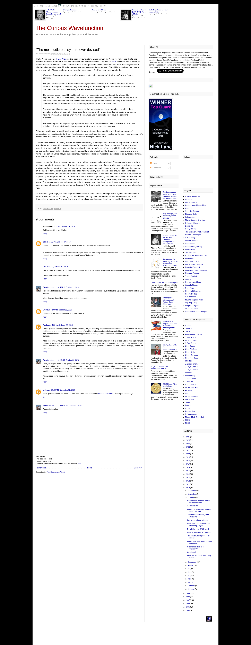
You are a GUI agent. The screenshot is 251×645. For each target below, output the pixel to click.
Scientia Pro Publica (106, 394)
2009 (188, 593)
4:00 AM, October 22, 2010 (61, 310)
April (190, 579)
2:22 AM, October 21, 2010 (57, 267)
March (190, 582)
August (191, 565)
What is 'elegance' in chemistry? (199, 533)
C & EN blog (190, 238)
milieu (45, 242)
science (57, 208)
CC (45, 6)
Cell (186, 394)
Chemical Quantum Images (196, 312)
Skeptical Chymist (192, 306)
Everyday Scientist (192, 267)
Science (188, 328)
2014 (188, 474)
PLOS (187, 423)
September (192, 562)
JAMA (187, 402)
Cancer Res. (190, 411)
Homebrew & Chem (193, 282)
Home (89, 468)
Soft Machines (190, 252)
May (189, 576)
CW (59, 6)
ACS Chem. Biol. (191, 388)
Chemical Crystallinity (193, 247)
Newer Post (41, 468)
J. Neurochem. (191, 414)
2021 (188, 450)
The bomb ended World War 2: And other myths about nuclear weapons (170, 195)
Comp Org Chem (192, 261)
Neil (44, 267)
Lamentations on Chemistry (196, 270)
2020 (188, 454)
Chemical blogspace (193, 291)
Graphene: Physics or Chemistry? (195, 548)
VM (105, 6)
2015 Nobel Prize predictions (170, 385)
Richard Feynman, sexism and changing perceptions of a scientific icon (170, 239)
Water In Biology (191, 285)
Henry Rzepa (190, 229)
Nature (188, 326)
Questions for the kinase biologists (164, 283)
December (192, 491)
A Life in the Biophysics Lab (196, 256)
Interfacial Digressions (194, 264)
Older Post (138, 468)
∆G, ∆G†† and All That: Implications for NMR (160, 368)
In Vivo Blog (190, 250)
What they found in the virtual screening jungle (198, 525)
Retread (188, 199)
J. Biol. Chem (190, 379)
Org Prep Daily (191, 303)
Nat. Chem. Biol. (191, 385)
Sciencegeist (190, 217)
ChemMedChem (191, 358)
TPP (100, 6)
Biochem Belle (191, 214)
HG (76, 6)
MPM (81, 6)
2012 (188, 481)
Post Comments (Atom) (55, 472)
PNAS (187, 420)
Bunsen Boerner (191, 241)
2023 (188, 444)
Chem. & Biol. (190, 352)
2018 (188, 461)
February (191, 586)
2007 (188, 600)
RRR (92, 6)
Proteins (188, 390)
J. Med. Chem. (191, 337)
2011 (188, 484)
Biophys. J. (189, 373)
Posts (154, 163)
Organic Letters (191, 340)
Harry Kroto (61, 59)
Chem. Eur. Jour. (191, 355)
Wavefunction (48, 287)
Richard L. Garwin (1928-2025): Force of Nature (139, 12)
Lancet (188, 405)
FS (37, 6)
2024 (188, 440)
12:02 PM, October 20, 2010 (60, 242)
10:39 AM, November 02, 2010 (63, 390)
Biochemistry (190, 376)
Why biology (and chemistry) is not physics (170, 216)
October (191, 497)
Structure (188, 361)
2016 (188, 467)
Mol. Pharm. (190, 399)
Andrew (188, 279)
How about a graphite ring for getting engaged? (198, 501)
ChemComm (190, 346)
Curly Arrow (189, 288)
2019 (188, 457)
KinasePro (189, 258)
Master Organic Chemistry (195, 220)
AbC (41, 6)
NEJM (187, 408)
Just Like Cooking (192, 211)
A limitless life (192, 506)
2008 (188, 597)
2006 (188, 604)
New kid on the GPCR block (198, 529)
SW (96, 6)
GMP (68, 6)
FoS (79, 464)
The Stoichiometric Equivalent (197, 232)
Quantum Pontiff (191, 309)
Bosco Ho (189, 226)
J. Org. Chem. (190, 343)
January (191, 589)
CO (53, 6)
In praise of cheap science (197, 520)
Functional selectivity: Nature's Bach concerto (199, 510)
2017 (188, 464)
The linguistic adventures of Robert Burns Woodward (168, 301)
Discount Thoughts (192, 273)
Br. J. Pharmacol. (191, 396)
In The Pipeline (191, 202)
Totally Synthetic (191, 276)
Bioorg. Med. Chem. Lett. (195, 417)
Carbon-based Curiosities (195, 205)
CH (49, 6)
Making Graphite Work (194, 300)
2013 (188, 478)
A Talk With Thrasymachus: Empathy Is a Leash (53, 12)
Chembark (189, 208)
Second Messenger (193, 235)
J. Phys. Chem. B (192, 370)
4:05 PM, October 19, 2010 (64, 227)
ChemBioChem (191, 349)
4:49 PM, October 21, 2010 (68, 287)
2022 (188, 447)
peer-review (48, 208)
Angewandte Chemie (193, 334)
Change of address (70, 10)
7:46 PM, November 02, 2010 (69, 406)
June (190, 572)
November (192, 494)
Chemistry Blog (191, 294)
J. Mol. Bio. (189, 382)
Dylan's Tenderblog (192, 196)
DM (64, 6)
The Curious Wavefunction (69, 28)
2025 (188, 437)
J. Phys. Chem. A (191, 367)
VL (56, 6)
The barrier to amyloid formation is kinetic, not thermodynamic (170, 324)
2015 (188, 471)
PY (88, 6)
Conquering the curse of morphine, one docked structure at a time (170, 262)
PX (85, 6)
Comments (156, 168)
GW (72, 6)
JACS (187, 331)
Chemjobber (190, 244)
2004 (188, 610)
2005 (188, 607)
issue (114, 61)
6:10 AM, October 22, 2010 (68, 360)
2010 (188, 488)
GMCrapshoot (190, 297)
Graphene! (191, 552)
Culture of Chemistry (193, 223)
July (189, 569)
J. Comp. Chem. (191, 364)
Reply (45, 234)
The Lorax (47, 325)
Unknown (46, 310)
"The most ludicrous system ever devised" (198, 516)
